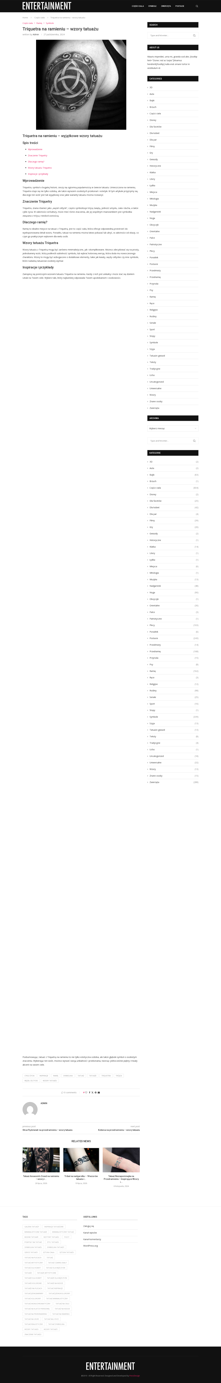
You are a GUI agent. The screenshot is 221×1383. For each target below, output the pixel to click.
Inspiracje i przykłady (38, 173)
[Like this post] (86, 1092)
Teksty (153, 362)
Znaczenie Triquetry (37, 155)
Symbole (152, 6)
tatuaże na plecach (33, 1288)
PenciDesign (134, 1375)
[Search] (196, 6)
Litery (152, 179)
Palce (152, 237)
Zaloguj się (88, 1226)
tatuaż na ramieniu (61, 1314)
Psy (151, 290)
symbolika (68, 1076)
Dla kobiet (155, 133)
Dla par (153, 139)
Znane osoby (156, 401)
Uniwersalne (155, 388)
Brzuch (153, 107)
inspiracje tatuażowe (53, 1227)
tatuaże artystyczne (46, 1273)
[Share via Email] (99, 1092)
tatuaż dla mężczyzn (55, 1268)
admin (36, 34)
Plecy (152, 251)
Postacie (179, 6)
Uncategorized (157, 381)
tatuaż (81, 1076)
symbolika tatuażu (33, 1247)
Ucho (152, 375)
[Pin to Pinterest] (96, 1092)
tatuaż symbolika (56, 1324)
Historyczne (155, 165)
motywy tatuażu (51, 1237)
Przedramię (155, 277)
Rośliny (153, 316)
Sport (152, 329)
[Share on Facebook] (89, 1092)
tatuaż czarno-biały (57, 1263)
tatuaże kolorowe (33, 1283)
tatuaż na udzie (32, 1319)
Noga (152, 218)
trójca (119, 1076)
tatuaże (92, 1076)
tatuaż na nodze (62, 1309)
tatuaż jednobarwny (34, 1293)
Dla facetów (155, 126)
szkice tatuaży (31, 1252)
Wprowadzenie (35, 149)
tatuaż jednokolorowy (59, 1293)
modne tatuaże (31, 1237)
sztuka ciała (48, 1252)
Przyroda (154, 283)
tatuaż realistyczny (34, 1324)
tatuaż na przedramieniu (36, 1314)
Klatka (153, 172)
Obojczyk (154, 224)
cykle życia (29, 1076)
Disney (153, 120)
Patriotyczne (156, 244)
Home (25, 17)
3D (151, 87)
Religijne (154, 309)
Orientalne (155, 231)
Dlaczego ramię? (36, 161)
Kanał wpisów (90, 1232)
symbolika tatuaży (55, 1247)
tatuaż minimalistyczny (57, 1298)
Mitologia (154, 198)
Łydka (152, 185)
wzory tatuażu (50, 1080)
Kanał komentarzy (92, 1239)
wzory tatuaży (51, 1329)
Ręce (152, 303)
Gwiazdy (154, 159)
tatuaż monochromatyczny (37, 1303)
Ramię (55, 1076)
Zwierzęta (166, 6)
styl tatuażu (53, 1242)
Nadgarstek (155, 211)
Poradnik (154, 257)
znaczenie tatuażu (33, 1334)
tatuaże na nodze (55, 1283)
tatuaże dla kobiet (33, 1278)
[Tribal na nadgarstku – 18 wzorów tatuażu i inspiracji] (81, 1160)
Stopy (152, 336)
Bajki (152, 100)
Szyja (152, 349)
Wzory (153, 394)
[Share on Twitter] (92, 1092)
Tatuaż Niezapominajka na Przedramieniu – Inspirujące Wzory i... (121, 1179)
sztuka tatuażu (67, 1252)
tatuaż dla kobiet (33, 1268)
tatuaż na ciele (62, 1303)
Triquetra (106, 1076)
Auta (152, 94)
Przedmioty (155, 270)
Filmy (152, 146)
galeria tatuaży (32, 1227)
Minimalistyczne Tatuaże (36, 1232)
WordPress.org (90, 1245)
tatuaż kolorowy (33, 1298)
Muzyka (153, 205)
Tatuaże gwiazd (157, 355)
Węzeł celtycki (31, 1080)
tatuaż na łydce (51, 1319)
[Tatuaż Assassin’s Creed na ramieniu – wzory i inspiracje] (41, 1160)
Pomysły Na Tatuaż (33, 1242)
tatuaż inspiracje (55, 1288)
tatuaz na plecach (33, 1257)
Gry (151, 152)
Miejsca (153, 192)
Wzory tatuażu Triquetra (40, 167)
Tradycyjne (155, 368)
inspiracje (44, 1076)
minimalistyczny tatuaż (63, 1232)
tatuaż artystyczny (34, 1263)
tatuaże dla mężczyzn (57, 1278)
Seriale (153, 322)
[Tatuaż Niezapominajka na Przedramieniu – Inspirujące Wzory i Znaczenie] (121, 1160)
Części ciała (138, 6)
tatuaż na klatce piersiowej (37, 1309)
